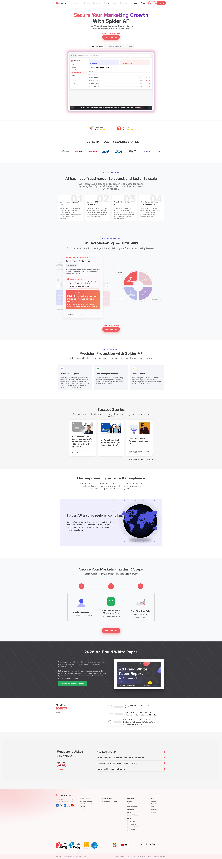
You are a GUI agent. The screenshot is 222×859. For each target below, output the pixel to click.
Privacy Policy (131, 856)
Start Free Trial (111, 88)
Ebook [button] (152, 3)
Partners (153, 812)
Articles (129, 801)
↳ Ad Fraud (131, 821)
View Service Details (73, 314)
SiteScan (82, 806)
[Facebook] (64, 805)
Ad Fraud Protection (85, 798)
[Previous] (58, 286)
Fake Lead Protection (86, 801)
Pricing (82, 809)
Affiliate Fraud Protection (86, 804)
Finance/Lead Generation (109, 801)
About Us (154, 798)
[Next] (107, 286)
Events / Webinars (132, 815)
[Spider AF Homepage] (65, 795)
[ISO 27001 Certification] (86, 845)
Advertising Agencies (108, 798)
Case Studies (131, 798)
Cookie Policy (141, 856)
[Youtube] (72, 805)
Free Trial (161, 3)
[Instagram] (68, 805)
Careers (153, 801)
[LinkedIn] (57, 805)
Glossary (130, 804)
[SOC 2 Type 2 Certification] (94, 845)
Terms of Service (120, 856)
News (129, 812)
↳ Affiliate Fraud (133, 827)
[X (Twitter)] (61, 805)
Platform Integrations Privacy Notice (157, 856)
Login (136, 3)
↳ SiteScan (131, 829)
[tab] (96, 46)
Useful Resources (132, 806)
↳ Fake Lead (132, 824)
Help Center (130, 809)
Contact (153, 804)
